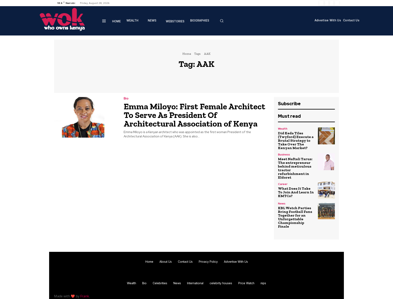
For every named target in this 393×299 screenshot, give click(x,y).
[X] (331, 3)
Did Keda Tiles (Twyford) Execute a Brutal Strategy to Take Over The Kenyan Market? (296, 140)
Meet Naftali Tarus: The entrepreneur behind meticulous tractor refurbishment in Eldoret (295, 168)
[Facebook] (321, 3)
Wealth (282, 128)
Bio (126, 98)
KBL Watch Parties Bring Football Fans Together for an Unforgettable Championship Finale (295, 217)
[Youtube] (336, 3)
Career (282, 184)
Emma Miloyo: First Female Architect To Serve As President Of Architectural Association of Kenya (194, 115)
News (281, 203)
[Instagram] (326, 3)
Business (284, 154)
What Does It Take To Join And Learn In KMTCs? (296, 192)
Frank (84, 296)
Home (186, 54)
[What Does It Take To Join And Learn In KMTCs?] (326, 190)
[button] (222, 21)
